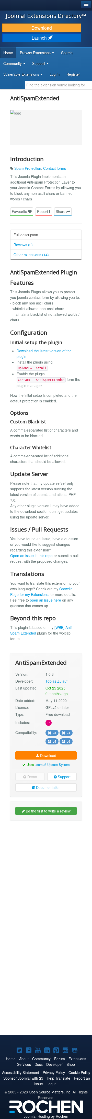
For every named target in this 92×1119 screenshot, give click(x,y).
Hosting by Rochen (46, 1116)
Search (67, 52)
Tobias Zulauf (56, 681)
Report (43, 211)
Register (73, 74)
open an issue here (45, 600)
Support (64, 776)
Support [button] (39, 63)
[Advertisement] (46, 871)
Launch (40, 38)
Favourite (20, 211)
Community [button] (13, 63)
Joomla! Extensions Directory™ (46, 15)
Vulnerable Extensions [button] (21, 74)
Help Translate (58, 1078)
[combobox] (58, 85)
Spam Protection (27, 168)
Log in (55, 74)
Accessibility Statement (20, 1072)
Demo (31, 776)
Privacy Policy (54, 1072)
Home (8, 52)
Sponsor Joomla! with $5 (23, 1078)
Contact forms (54, 168)
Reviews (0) (23, 244)
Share (61, 211)
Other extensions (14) (31, 254)
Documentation (48, 787)
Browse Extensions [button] (36, 52)
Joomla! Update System (52, 764)
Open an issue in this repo (31, 555)
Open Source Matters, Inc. (50, 1091)
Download (41, 28)
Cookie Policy (79, 1072)
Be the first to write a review (48, 810)
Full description (26, 234)
